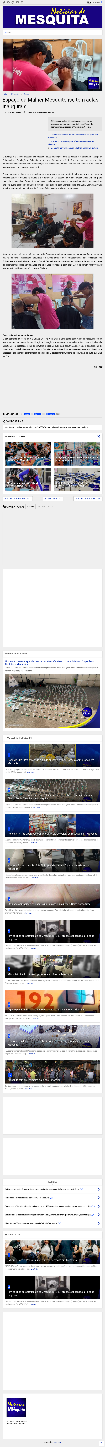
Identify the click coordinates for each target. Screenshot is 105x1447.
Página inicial (53, 499)
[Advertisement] (22, 133)
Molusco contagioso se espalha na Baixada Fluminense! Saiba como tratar (49, 904)
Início (5, 94)
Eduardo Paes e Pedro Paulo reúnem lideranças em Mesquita (42, 1260)
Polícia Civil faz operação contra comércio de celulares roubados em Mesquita (52, 833)
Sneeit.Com (57, 1442)
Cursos (26, 94)
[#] (4, 2)
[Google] (13, 2)
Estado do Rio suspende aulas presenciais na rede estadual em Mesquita (76, 484)
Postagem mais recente (18, 499)
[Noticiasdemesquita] (26, 2)
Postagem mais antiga (88, 499)
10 (9, 1074)
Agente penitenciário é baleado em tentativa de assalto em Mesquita (46, 1009)
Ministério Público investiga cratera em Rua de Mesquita (40, 974)
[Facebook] (8, 2)
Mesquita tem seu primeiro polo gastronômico (34, 1079)
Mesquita (15, 94)
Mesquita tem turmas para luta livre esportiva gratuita (74, 148)
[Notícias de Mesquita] (52, 26)
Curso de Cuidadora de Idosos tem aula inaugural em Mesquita (26, 458)
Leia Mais (30, 772)
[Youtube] (17, 2)
